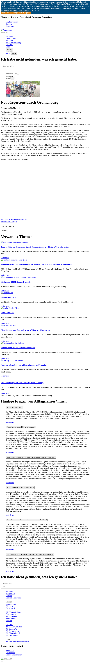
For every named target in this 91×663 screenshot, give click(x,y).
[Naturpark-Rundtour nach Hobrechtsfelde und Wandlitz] (12, 361)
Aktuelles (9, 36)
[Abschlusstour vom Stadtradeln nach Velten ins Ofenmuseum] (8, 326)
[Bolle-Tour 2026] (9, 308)
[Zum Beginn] (2, 661)
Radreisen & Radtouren (10, 219)
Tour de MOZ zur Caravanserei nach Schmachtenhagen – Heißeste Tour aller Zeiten (35, 247)
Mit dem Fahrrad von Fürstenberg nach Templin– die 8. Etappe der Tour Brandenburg (36, 264)
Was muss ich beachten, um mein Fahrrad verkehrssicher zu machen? (31, 457)
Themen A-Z (10, 608)
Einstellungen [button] (13, 13)
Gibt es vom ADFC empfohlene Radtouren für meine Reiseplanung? (30, 554)
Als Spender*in (11, 629)
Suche (8, 53)
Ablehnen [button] (4, 13)
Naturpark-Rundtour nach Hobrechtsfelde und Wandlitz (24, 365)
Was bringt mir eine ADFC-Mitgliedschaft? (21, 427)
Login (8, 47)
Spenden (9, 24)
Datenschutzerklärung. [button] (31, 10)
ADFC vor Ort (11, 616)
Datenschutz (10, 653)
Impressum (10, 651)
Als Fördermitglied (13, 633)
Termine (9, 596)
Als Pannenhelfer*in (13, 635)
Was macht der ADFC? (14, 407)
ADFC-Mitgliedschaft (14, 627)
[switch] (18, 74)
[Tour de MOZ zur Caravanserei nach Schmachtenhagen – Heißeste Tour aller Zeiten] (14, 242)
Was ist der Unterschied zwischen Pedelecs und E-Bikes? (27, 520)
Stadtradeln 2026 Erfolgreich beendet (16, 282)
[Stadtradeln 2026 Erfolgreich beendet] (18, 277)
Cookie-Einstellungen (14, 655)
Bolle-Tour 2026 (7, 313)
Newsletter (10, 26)
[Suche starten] (4, 586)
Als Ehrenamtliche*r (13, 631)
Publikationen (11, 619)
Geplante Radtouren (13, 598)
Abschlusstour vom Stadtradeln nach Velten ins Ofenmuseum (25, 330)
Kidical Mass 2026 (8, 297)
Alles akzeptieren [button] (24, 13)
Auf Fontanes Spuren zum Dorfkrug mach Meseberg (22, 383)
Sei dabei (9, 45)
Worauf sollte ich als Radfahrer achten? (20, 487)
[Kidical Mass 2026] (7, 293)
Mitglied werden (12, 22)
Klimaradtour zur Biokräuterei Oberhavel (18, 348)
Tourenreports (11, 38)
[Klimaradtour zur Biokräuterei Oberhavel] (12, 343)
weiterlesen (10, 422)
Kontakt (9, 621)
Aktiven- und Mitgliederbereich (17, 641)
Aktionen (9, 40)
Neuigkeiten (10, 594)
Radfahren (23, 219)
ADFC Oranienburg (13, 43)
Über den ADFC (12, 614)
